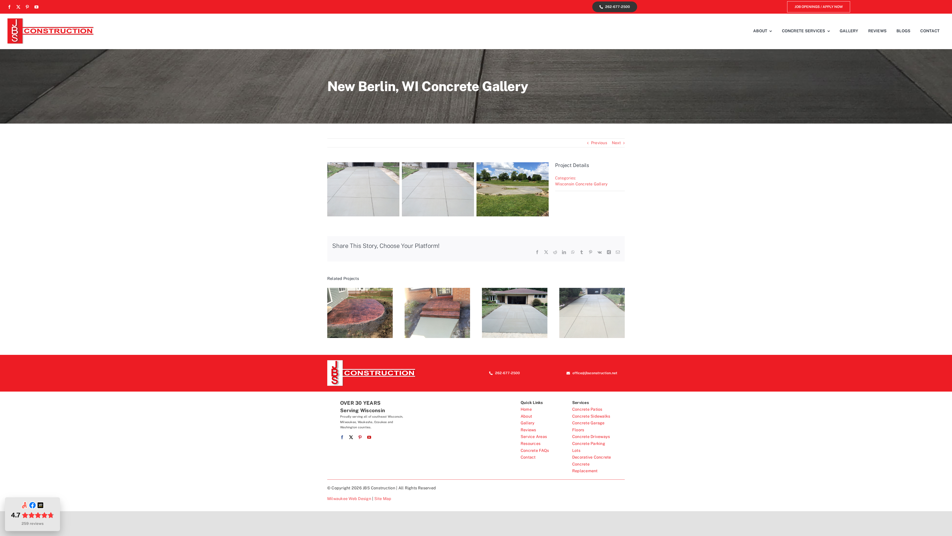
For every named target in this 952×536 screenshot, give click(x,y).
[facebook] (9, 7)
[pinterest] (27, 7)
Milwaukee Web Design (349, 498)
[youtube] (36, 7)
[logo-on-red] (371, 361)
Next (616, 142)
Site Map (382, 498)
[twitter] (18, 7)
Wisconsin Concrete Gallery (581, 184)
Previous (599, 142)
